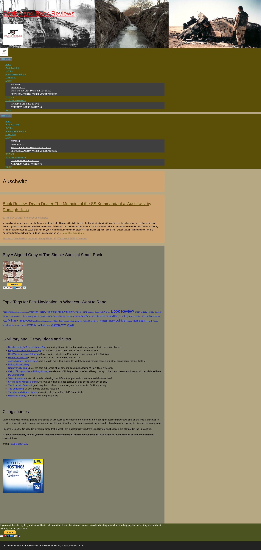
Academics (8, 312)
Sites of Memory (16, 378)
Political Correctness (90, 321)
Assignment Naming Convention (26, 107)
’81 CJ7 (8, 110)
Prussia (129, 321)
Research (148, 321)
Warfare (56, 324)
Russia (155, 321)
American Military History (60, 311)
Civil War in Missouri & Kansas (24, 354)
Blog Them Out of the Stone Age (24, 350)
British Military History (144, 312)
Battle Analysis (105, 312)
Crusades (41, 316)
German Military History (115, 316)
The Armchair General (19, 385)
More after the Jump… (73, 233)
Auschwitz (8, 238)
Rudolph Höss (45, 238)
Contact (9, 97)
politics (120, 320)
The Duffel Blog (16, 388)
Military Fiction (36, 321)
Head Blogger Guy (19, 444)
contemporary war (28, 316)
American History (37, 311)
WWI (63, 325)
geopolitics (78, 316)
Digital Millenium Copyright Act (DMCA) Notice (34, 94)
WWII (72, 238)
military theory (58, 321)
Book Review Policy (15, 74)
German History (93, 316)
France (49, 316)
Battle (97, 312)
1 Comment (81, 238)
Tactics (41, 325)
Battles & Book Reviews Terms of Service (31, 91)
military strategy (46, 321)
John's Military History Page (22, 361)
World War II (63, 238)
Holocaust (32, 238)
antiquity (91, 312)
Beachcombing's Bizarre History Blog (27, 347)
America (25, 312)
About (8, 81)
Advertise (10, 78)
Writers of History (17, 395)
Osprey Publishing (17, 368)
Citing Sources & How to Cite (25, 104)
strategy (31, 324)
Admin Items (17, 312)
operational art (69, 321)
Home (8, 64)
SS (54, 238)
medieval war (147, 316)
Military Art (25, 320)
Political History (107, 321)
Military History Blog (18, 364)
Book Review (20, 238)
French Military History (62, 316)
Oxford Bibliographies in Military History (28, 371)
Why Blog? (16, 84)
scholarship (8, 325)
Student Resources (15, 100)
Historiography (134, 316)
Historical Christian (18, 357)
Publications (12, 68)
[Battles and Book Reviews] (4, 55)
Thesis (48, 325)
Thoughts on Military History (22, 392)
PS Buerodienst (16, 375)
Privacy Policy (18, 87)
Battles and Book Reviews (38, 13)
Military (13, 320)
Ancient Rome (80, 312)
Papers (9, 71)
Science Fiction (20, 325)
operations (78, 321)
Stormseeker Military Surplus (23, 382)
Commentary (14, 316)
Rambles (138, 320)
